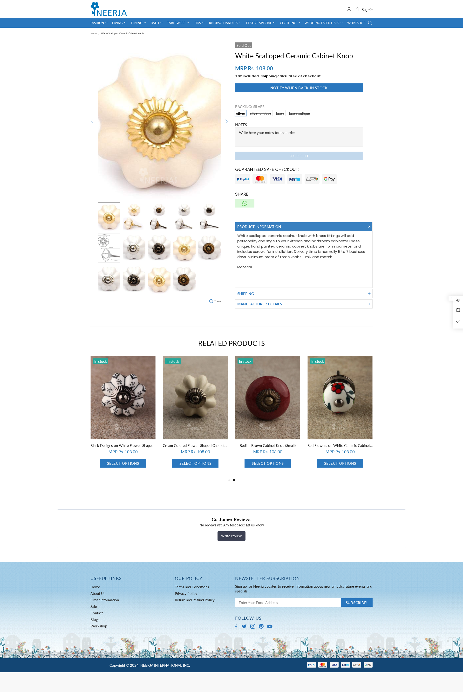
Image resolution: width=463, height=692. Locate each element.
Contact (96, 613)
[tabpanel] (123, 416)
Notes (241, 124)
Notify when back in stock (299, 88)
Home (93, 33)
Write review (231, 536)
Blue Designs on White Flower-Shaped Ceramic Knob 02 (123, 445)
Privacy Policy (186, 593)
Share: (242, 194)
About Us (97, 593)
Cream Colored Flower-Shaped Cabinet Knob (340, 445)
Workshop (98, 626)
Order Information (104, 600)
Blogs (95, 619)
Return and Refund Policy (195, 600)
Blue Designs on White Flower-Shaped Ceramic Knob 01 (195, 445)
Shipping (268, 76)
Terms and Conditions (192, 587)
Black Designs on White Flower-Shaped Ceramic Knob (267, 445)
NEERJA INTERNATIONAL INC (108, 9)
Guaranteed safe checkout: (267, 169)
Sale (93, 606)
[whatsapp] (244, 203)
